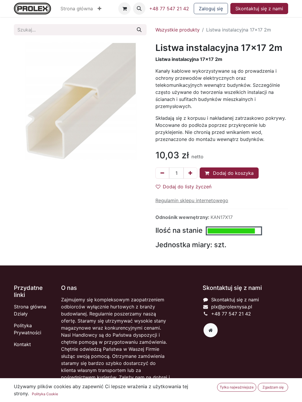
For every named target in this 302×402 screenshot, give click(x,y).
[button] (99, 8)
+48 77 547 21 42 (169, 8)
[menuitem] (76, 8)
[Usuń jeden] (162, 173)
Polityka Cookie (45, 394)
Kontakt (22, 344)
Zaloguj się (211, 8)
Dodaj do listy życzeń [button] (187, 187)
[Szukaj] (139, 29)
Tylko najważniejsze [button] (237, 387)
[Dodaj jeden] (190, 173)
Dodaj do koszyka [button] (232, 173)
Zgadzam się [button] (273, 387)
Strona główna (30, 307)
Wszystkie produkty (177, 30)
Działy (21, 314)
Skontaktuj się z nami (259, 8)
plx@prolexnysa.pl (231, 307)
